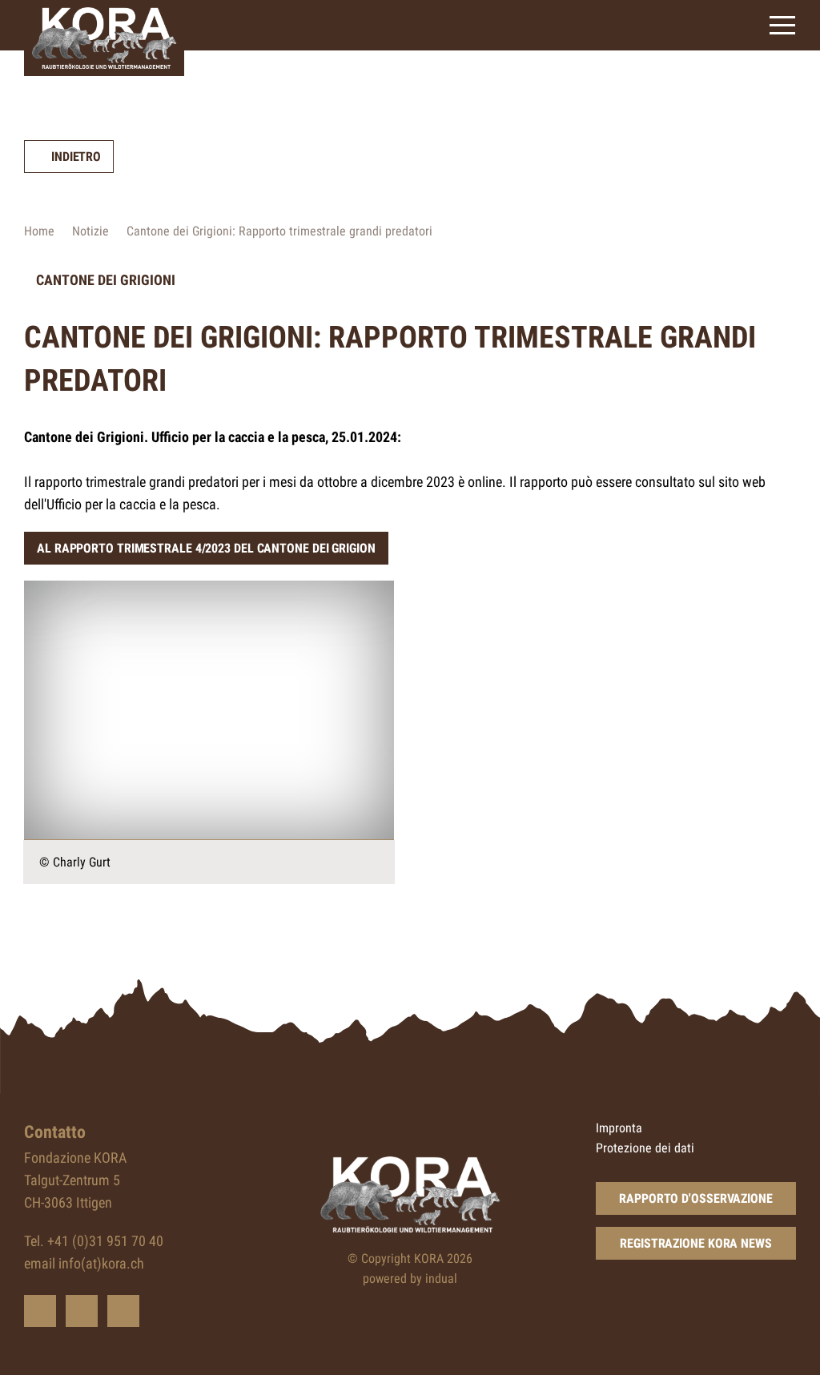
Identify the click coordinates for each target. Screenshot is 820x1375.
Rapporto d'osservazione (696, 1198)
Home (39, 231)
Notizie (90, 231)
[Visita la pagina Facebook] (82, 1311)
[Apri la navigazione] (782, 25)
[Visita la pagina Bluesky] (40, 1311)
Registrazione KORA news (696, 1243)
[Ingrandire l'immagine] (209, 710)
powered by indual (410, 1278)
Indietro (76, 156)
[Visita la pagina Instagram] (123, 1311)
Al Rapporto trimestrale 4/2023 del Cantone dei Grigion (206, 548)
